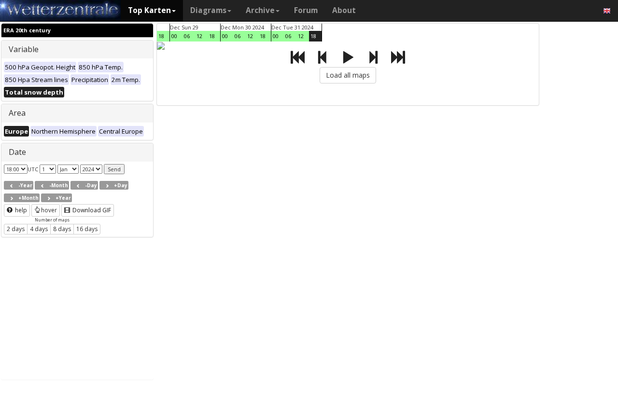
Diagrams (208, 10)
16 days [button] (87, 229)
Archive (260, 10)
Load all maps (348, 75)
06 (187, 36)
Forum (306, 10)
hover (49, 210)
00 (174, 36)
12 (199, 36)
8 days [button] (62, 229)
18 (161, 36)
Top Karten (149, 10)
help (20, 210)
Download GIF (91, 210)
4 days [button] (39, 229)
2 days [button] (16, 229)
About (344, 10)
